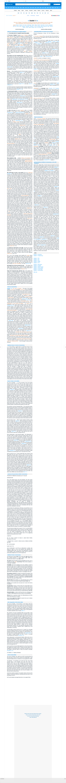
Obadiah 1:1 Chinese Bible (38, 268)
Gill (15, 26)
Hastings (27, 26)
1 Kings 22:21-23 (28, 441)
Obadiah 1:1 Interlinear (38, 254)
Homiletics (32, 26)
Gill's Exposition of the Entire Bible (15, 602)
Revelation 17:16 (10, 650)
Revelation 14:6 (21, 635)
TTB (38, 27)
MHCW (51, 26)
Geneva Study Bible (11, 654)
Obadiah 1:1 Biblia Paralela (38, 266)
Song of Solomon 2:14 (20, 112)
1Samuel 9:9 (22, 46)
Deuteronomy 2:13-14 (23, 99)
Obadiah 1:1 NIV (36, 258)
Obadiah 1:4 (9, 173)
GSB (14, 26)
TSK (42, 27)
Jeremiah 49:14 (28, 632)
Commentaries (10, 15)
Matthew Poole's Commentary (14, 554)
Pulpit (30, 27)
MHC (48, 26)
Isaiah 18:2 (53, 235)
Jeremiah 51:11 (10, 84)
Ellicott (39, 25)
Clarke (33, 25)
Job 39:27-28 (28, 263)
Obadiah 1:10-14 (19, 89)
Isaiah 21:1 (29, 330)
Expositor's (43, 25)
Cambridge (29, 25)
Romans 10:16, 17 (53, 145)
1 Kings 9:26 (20, 328)
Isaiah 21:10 (13, 431)
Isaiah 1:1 (23, 610)
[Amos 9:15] (1, 349)
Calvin (25, 25)
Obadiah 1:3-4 (54, 49)
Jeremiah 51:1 (38, 239)
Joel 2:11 (30, 83)
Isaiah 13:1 (20, 43)
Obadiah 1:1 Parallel (37, 265)
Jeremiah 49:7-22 (47, 159)
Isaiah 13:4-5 (43, 244)
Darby (36, 25)
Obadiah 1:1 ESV (37, 260)
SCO (36, 27)
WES (40, 27)
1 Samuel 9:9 (12, 389)
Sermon (32, 27)
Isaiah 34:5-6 (28, 299)
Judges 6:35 (41, 236)
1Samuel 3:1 (17, 46)
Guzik (20, 26)
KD (36, 26)
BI (23, 25)
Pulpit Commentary (38, 117)
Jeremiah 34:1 (54, 94)
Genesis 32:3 (22, 95)
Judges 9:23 (24, 443)
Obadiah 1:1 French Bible (38, 269)
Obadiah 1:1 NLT (36, 259)
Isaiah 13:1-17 (21, 83)
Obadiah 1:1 (52, 170)
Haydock (23, 26)
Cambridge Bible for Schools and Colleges (43, 31)
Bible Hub (35, 272)
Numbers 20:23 (27, 325)
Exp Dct (46, 25)
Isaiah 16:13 (37, 204)
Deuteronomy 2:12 (19, 120)
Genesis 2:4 (45, 207)
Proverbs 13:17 (52, 88)
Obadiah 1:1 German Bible (38, 270)
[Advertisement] (33, 698)
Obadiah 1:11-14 (45, 52)
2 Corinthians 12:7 (12, 450)
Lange (41, 26)
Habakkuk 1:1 (50, 41)
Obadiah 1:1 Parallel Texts (38, 255)
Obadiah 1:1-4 (9, 288)
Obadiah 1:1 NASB (37, 261)
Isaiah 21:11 (22, 72)
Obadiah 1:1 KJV (37, 262)
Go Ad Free (2, 778)
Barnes (17, 25)
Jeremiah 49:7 (9, 66)
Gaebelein (50, 25)
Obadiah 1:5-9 (47, 170)
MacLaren (45, 26)
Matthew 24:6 (52, 84)
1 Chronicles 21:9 (48, 42)
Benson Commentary (12, 286)
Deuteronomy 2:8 (15, 99)
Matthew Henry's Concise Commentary (16, 345)
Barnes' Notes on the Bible (13, 381)
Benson (21, 25)
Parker (24, 27)
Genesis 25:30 (24, 298)
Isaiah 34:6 (11, 320)
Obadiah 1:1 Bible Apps (38, 264)
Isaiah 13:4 (29, 464)
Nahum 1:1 (37, 42)
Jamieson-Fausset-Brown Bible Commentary (17, 474)
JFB (35, 26)
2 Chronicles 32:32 (48, 56)
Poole (27, 27)
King (39, 26)
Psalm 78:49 (16, 440)
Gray (18, 26)
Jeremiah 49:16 (10, 112)
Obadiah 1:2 (36, 69)
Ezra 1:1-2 (25, 471)
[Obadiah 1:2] (64, 349)
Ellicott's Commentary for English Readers (16, 31)
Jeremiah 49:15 (19, 102)
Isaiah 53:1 (18, 420)
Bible (7, 15)
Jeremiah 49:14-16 (10, 305)
